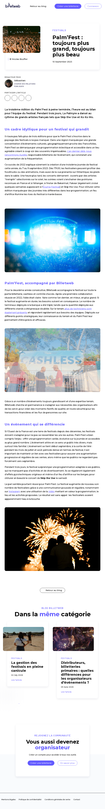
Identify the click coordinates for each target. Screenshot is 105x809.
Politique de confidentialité (30, 799)
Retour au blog (38, 6)
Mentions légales (8, 799)
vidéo (51, 491)
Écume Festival (51, 187)
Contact (76, 799)
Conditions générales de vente (57, 799)
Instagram (14, 491)
